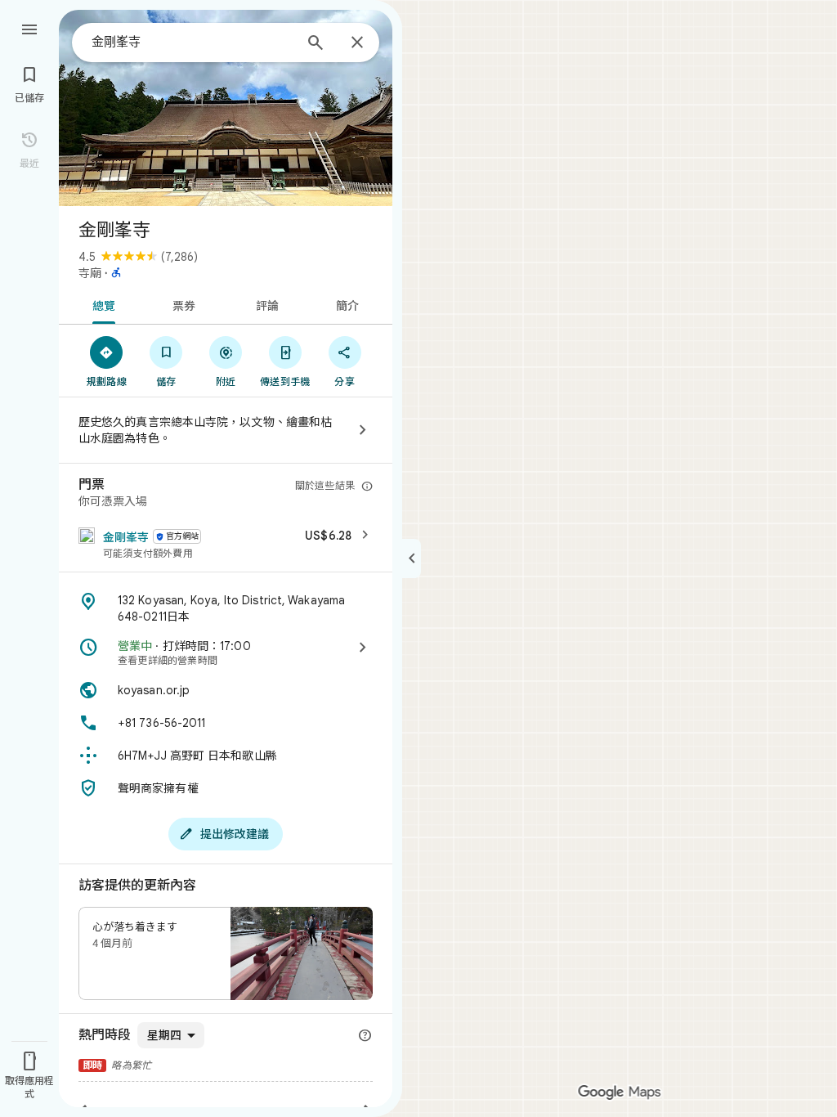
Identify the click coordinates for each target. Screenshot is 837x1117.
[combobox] (192, 42)
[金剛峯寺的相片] (225, 108)
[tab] (100, 304)
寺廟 (89, 273)
